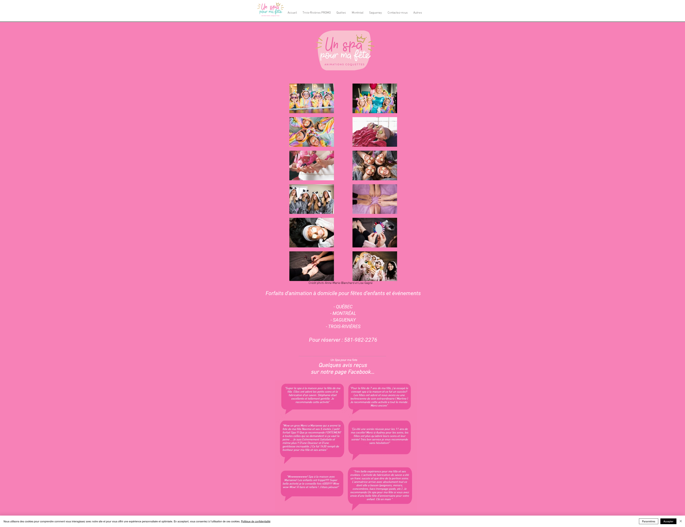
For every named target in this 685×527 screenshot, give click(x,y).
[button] (317, 13)
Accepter (668, 521)
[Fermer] (681, 521)
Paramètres (648, 521)
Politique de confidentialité (255, 521)
